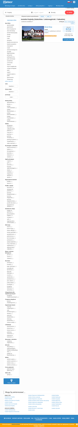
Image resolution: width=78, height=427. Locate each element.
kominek (10, 164)
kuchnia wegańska (10, 196)
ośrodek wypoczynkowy (10, 52)
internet (10, 132)
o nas (50, 418)
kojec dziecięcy (11, 266)
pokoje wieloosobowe (11, 120)
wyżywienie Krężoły (10, 397)
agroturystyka (10, 25)
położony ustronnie (10, 332)
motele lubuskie (56, 408)
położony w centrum (10, 336)
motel (8, 48)
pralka (9, 181)
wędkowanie (11, 245)
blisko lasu (10, 328)
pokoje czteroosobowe (11, 106)
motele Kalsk (31, 410)
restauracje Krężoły (10, 405)
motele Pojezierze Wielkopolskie (36, 395)
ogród (9, 177)
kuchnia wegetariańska (11, 200)
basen (9, 226)
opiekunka (10, 277)
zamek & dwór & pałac (11, 74)
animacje (10, 262)
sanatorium (10, 60)
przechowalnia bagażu (10, 214)
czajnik (9, 161)
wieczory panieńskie (10, 319)
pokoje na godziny (10, 211)
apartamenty (11, 102)
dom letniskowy (11, 30)
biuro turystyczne (11, 29)
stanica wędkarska (11, 66)
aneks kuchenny (12, 147)
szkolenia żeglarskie (10, 341)
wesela (9, 313)
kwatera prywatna (11, 44)
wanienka (10, 290)
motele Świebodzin (56, 404)
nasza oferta (57, 418)
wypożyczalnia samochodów (11, 221)
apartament (10, 27)
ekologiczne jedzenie (10, 189)
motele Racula (55, 406)
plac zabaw (11, 280)
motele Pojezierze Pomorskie (12, 411)
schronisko (9, 62)
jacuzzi (9, 254)
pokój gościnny (11, 57)
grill (9, 163)
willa (8, 70)
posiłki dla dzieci (12, 203)
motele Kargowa (56, 399)
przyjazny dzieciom (10, 287)
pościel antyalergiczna (11, 301)
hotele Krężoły (8, 398)
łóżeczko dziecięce (10, 272)
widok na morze (12, 365)
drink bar (10, 187)
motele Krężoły (8, 402)
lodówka (10, 172)
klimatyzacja (11, 151)
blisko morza (11, 330)
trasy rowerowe (12, 243)
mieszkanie (10, 46)
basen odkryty (11, 230)
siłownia (10, 258)
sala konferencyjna (11, 310)
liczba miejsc (8, 89)
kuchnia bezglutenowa (11, 193)
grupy (9, 374)
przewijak (10, 284)
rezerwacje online (11, 20)
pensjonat (9, 55)
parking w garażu (12, 139)
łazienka (10, 153)
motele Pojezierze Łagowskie (35, 402)
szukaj (70, 12)
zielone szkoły (11, 322)
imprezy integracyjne (11, 307)
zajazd (8, 72)
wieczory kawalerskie (11, 316)
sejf (9, 219)
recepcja (10, 217)
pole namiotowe (11, 59)
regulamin (27, 418)
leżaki (9, 170)
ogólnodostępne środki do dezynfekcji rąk (12, 350)
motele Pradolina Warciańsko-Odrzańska (38, 400)
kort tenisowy (11, 238)
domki (9, 104)
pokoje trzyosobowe (11, 117)
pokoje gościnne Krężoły (11, 404)
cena (6, 83)
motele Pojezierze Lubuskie (35, 399)
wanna (9, 183)
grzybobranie (11, 234)
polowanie (10, 240)
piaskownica (11, 279)
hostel (8, 36)
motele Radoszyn (56, 397)
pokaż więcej (8, 81)
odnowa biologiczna (12, 49)
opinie (72, 23)
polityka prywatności (41, 418)
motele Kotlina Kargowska (34, 404)
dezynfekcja (11, 346)
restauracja (10, 79)
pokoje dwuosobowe (11, 110)
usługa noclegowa (11, 68)
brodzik (10, 264)
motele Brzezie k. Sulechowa (35, 408)
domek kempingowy (12, 32)
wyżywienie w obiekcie (10, 205)
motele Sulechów (32, 406)
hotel (8, 38)
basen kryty (11, 228)
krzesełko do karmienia (10, 268)
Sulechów (47, 31)
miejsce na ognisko (10, 174)
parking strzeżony (10, 136)
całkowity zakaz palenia (11, 129)
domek (8, 34)
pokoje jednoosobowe (11, 113)
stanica (9, 64)
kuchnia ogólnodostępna (12, 167)
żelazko (10, 157)
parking (10, 134)
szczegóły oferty (68, 39)
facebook (8, 418)
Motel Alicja (48, 27)
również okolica (9, 16)
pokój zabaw (11, 282)
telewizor (10, 155)
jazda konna (11, 236)
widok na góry (11, 359)
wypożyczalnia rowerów (10, 248)
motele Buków (55, 395)
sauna (9, 256)
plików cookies (16, 424)
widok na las (11, 363)
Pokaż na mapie (11, 383)
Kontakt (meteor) (17, 418)
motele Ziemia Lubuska (34, 397)
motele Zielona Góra (57, 402)
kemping (9, 40)
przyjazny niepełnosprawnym (12, 296)
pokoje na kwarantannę (11, 354)
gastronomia (10, 77)
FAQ (32, 418)
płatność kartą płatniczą (10, 369)
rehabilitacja (11, 141)
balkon (9, 149)
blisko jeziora (11, 326)
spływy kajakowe (12, 242)
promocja (7, 94)
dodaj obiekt (66, 418)
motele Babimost (56, 400)
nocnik (9, 275)
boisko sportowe (12, 232)
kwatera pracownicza (12, 42)
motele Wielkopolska (10, 410)
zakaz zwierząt (11, 143)
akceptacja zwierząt (10, 126)
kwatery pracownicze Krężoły (12, 400)
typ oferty (7, 23)
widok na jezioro (12, 361)
